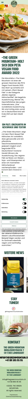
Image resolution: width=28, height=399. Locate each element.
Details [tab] (14, 175)
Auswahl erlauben (14, 221)
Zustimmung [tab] (5, 175)
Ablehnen (14, 225)
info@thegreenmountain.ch (14, 379)
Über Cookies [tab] (23, 175)
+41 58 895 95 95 (14, 382)
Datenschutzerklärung (13, 396)
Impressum (14, 395)
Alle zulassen (14, 217)
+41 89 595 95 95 (14, 360)
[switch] (24, 203)
